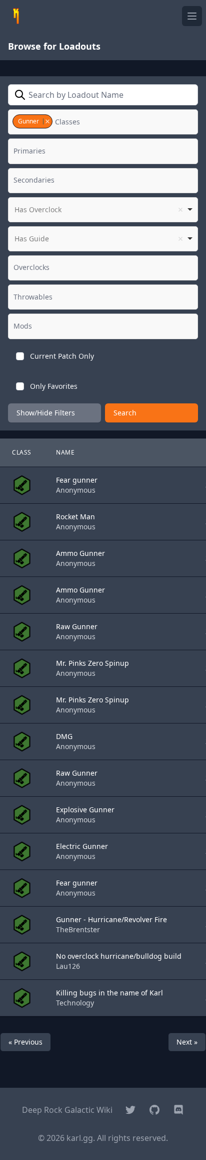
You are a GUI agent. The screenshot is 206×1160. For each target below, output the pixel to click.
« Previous (25, 1042)
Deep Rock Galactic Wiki (67, 1109)
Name (65, 452)
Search (125, 412)
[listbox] (103, 209)
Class (22, 452)
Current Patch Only (62, 356)
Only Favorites (54, 386)
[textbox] (70, 122)
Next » (187, 1042)
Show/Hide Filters (45, 412)
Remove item (47, 121)
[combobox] (103, 121)
